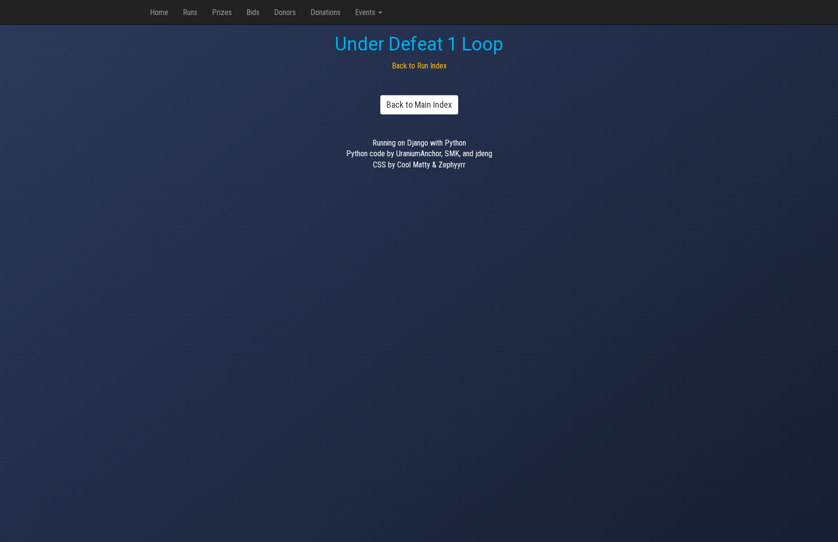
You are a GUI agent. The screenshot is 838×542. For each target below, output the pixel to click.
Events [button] (366, 12)
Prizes (222, 12)
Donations (325, 12)
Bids (252, 12)
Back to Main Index (419, 104)
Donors (285, 12)
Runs (190, 12)
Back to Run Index (419, 65)
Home (159, 12)
